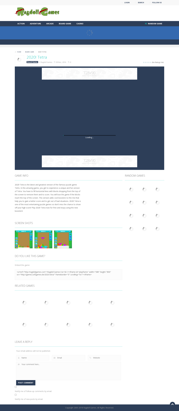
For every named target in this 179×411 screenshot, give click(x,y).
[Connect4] (144, 229)
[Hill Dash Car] (144, 189)
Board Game (65, 23)
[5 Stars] (150, 62)
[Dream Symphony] (157, 229)
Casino (79, 23)
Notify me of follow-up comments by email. (33, 391)
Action (21, 23)
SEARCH (141, 2)
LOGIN (127, 2)
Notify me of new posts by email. (29, 399)
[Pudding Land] (131, 202)
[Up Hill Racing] (131, 189)
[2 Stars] (145, 62)
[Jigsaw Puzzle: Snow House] (157, 189)
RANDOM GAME (154, 23)
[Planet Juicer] (131, 229)
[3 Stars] (147, 62)
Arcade (50, 23)
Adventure (35, 23)
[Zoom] (24, 239)
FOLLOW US (157, 2)
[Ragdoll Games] (37, 11)
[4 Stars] (149, 62)
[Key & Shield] (157, 202)
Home (19, 52)
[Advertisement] (116, 13)
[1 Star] (144, 62)
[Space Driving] (157, 215)
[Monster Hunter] (144, 202)
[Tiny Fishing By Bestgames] (131, 215)
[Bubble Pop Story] (144, 215)
